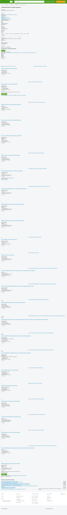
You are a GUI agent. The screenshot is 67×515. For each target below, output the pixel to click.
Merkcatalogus (19, 502)
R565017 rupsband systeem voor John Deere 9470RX (10, 463)
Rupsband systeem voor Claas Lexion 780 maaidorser (10, 401)
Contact (2, 499)
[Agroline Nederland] (5, 1)
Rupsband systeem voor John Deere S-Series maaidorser (11, 104)
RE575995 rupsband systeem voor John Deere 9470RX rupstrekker (12, 204)
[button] (2, 74)
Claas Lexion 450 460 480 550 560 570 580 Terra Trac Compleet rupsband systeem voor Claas (17, 286)
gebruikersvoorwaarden (22, 95)
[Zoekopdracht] (15, 1)
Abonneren (4, 94)
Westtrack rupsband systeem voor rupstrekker (9, 68)
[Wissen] (2, 12)
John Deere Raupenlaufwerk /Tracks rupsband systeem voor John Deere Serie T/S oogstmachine (17, 447)
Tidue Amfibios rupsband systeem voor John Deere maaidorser (12, 170)
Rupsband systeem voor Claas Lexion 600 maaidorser (10, 155)
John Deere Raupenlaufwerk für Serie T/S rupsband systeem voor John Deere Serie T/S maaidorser (18, 270)
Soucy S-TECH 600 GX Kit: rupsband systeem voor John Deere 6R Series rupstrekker (16, 352)
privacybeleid (14, 95)
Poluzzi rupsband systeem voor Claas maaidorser (8, 487)
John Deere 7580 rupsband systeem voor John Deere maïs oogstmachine (13, 188)
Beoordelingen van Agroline (20, 500)
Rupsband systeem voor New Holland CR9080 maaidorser (11, 120)
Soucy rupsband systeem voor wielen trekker (9, 239)
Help (2, 497)
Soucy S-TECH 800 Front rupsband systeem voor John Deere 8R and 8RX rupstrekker (16, 335)
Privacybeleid (18, 497)
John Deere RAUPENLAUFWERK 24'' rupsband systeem (11, 416)
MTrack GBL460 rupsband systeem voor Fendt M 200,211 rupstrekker (13, 302)
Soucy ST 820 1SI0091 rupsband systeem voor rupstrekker (11, 135)
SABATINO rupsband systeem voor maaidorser (9, 385)
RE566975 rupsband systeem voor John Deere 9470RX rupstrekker (12, 220)
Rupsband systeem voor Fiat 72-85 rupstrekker (9, 84)
